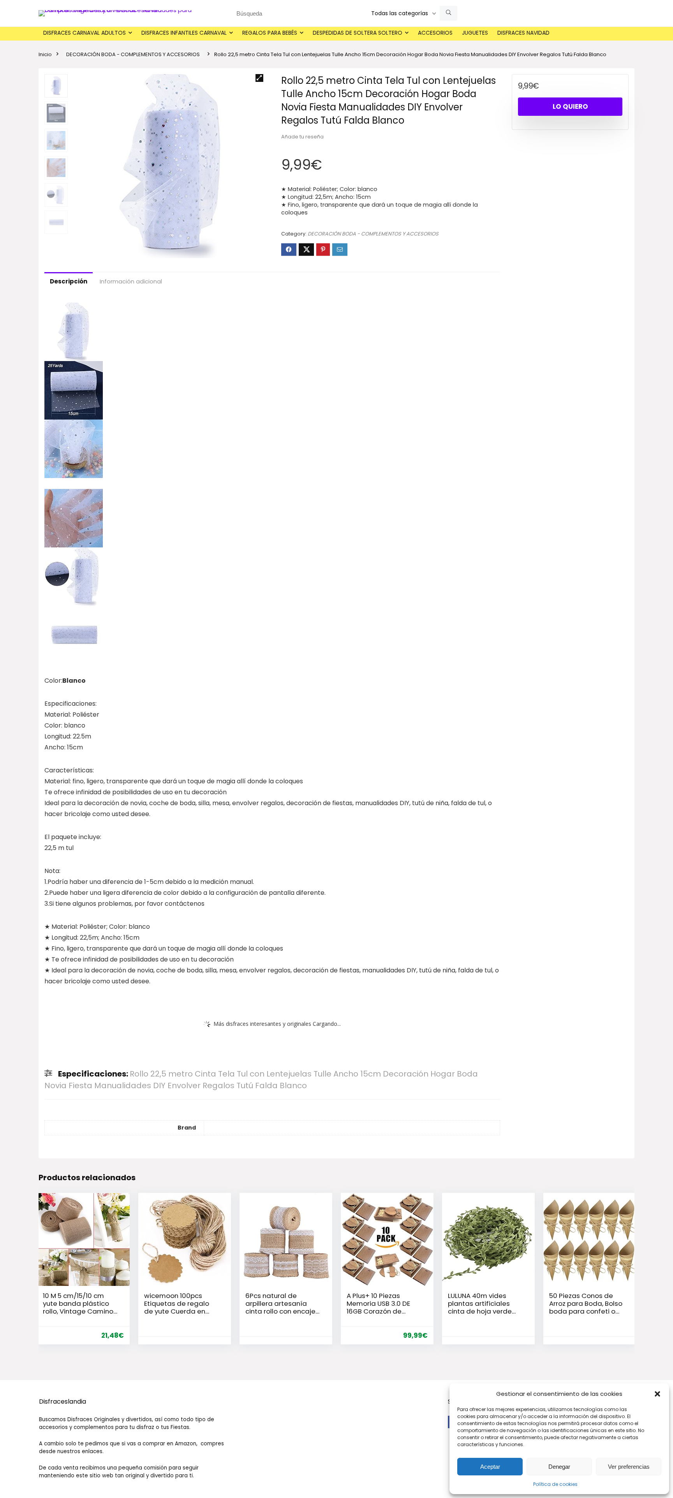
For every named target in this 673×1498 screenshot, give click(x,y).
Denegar (559, 1466)
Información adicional (131, 281)
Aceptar (490, 1466)
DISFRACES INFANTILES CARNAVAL (184, 33)
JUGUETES (475, 33)
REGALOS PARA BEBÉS (269, 33)
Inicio (45, 54)
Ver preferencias (629, 1466)
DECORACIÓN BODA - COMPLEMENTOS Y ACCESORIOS (133, 54)
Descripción (68, 281)
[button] (657, 1394)
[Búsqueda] (448, 13)
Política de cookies (555, 1484)
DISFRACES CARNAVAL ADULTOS (84, 33)
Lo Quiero (570, 106)
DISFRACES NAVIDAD (523, 33)
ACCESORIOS (435, 33)
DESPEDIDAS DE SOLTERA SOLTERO (357, 33)
